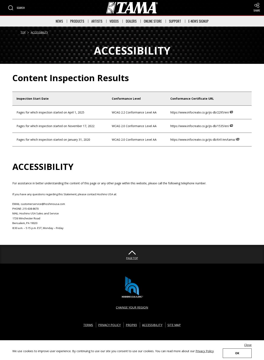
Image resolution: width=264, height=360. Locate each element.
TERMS (88, 325)
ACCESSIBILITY (39, 32)
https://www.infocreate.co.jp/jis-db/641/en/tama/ (203, 139)
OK (237, 353)
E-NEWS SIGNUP (198, 21)
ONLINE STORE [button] (153, 21)
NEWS (59, 21)
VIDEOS (114, 21)
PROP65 (131, 325)
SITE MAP (174, 325)
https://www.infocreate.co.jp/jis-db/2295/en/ (200, 112)
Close (248, 345)
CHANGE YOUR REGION (132, 307)
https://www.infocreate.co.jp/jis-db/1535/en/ (200, 126)
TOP (23, 32)
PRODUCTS (77, 21)
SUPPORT (175, 21)
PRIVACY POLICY (109, 325)
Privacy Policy (205, 351)
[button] (16, 7)
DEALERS (131, 21)
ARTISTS (96, 21)
